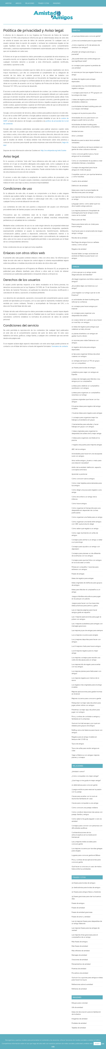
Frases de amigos (78, 903)
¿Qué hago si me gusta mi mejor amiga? (86, 780)
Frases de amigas (78, 574)
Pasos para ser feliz (79, 220)
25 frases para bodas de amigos (83, 883)
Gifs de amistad (77, 1007)
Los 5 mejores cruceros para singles (85, 635)
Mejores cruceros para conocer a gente (86, 698)
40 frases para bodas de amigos (83, 368)
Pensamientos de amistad (81, 964)
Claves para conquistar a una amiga (85, 803)
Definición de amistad (80, 186)
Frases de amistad (78, 908)
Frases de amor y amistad (81, 917)
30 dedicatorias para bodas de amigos (86, 887)
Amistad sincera (77, 131)
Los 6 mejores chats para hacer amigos (86, 646)
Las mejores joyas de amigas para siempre (87, 630)
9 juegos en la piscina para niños (84, 113)
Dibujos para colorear (80, 1003)
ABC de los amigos (79, 449)
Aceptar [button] (97, 1043)
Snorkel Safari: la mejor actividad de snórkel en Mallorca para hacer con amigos (85, 256)
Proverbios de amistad (80, 973)
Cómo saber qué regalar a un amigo (85, 528)
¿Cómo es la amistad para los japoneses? (87, 41)
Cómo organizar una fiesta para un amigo (87, 517)
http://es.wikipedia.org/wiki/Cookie (53, 150)
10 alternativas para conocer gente (84, 785)
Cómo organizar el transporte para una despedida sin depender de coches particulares (86, 510)
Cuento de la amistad (79, 181)
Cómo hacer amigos (79, 503)
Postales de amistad (79, 1023)
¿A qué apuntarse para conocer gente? (86, 36)
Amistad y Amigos (53, 15)
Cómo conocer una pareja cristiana (85, 808)
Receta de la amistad (79, 238)
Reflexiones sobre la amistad (82, 984)
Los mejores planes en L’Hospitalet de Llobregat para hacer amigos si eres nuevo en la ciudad (85, 213)
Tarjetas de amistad (79, 1028)
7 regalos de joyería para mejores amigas (87, 445)
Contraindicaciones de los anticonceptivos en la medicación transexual (84, 835)
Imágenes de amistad (79, 1019)
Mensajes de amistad (79, 955)
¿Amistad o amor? (78, 771)
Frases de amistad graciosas (82, 912)
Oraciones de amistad (80, 960)
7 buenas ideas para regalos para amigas (87, 413)
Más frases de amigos (79, 942)
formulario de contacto (60, 346)
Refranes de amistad (79, 989)
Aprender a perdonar (79, 474)
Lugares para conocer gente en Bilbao (86, 855)
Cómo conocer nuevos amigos (83, 479)
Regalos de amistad (79, 249)
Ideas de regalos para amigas (82, 578)
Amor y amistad (77, 136)
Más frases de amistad (80, 946)
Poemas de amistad (79, 969)
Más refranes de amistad (81, 951)
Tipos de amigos (78, 744)
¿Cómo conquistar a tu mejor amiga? (85, 776)
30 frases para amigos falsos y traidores (86, 892)
